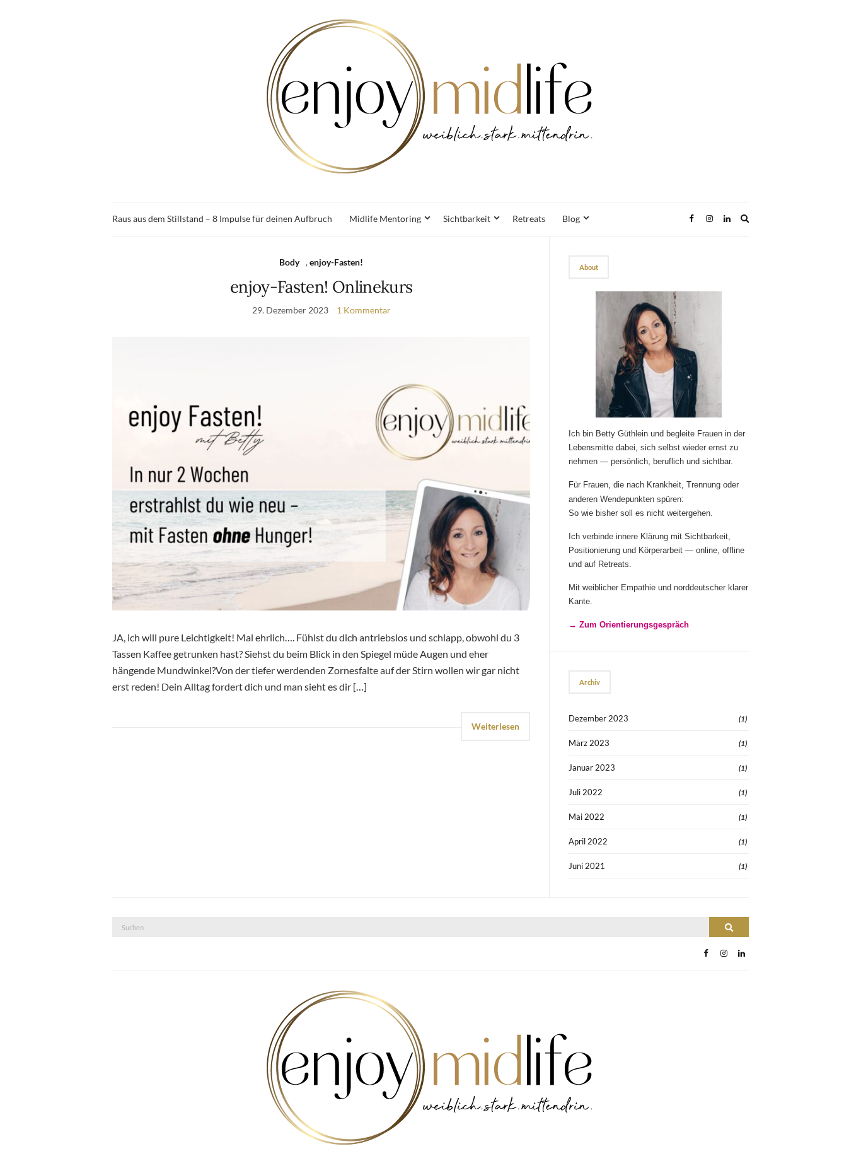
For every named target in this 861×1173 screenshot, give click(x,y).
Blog (571, 218)
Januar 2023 (592, 767)
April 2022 (588, 841)
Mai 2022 (586, 817)
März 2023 (589, 743)
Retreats (528, 218)
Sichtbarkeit (466, 218)
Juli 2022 (586, 792)
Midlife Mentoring (385, 218)
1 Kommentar (364, 310)
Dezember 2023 (598, 718)
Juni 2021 (587, 866)
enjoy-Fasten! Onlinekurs (321, 286)
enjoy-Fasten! (336, 262)
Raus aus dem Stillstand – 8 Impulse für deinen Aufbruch (222, 218)
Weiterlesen (495, 726)
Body (289, 262)
